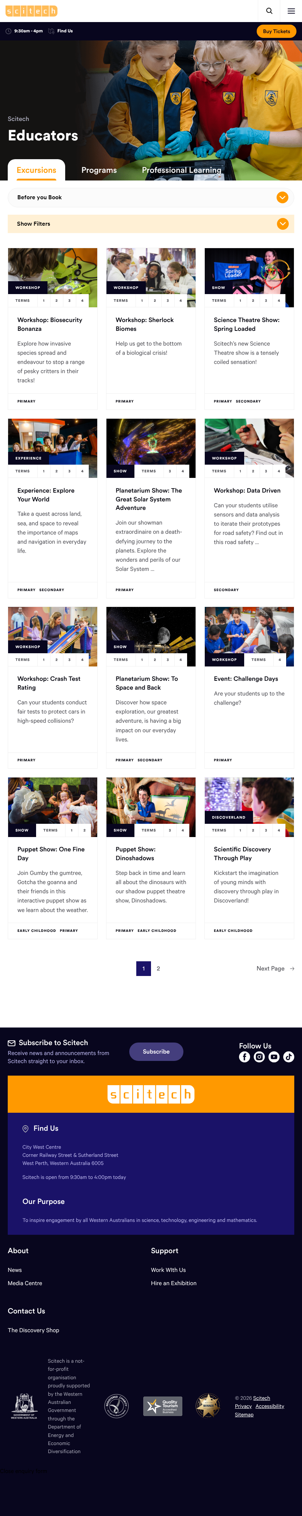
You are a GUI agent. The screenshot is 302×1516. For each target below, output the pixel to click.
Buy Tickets (276, 31)
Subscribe (156, 1051)
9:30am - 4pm (28, 31)
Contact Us (26, 1311)
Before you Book (39, 197)
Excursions (36, 170)
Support (164, 1250)
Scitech (18, 119)
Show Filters (33, 224)
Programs (99, 170)
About (18, 1250)
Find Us (65, 31)
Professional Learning (181, 170)
